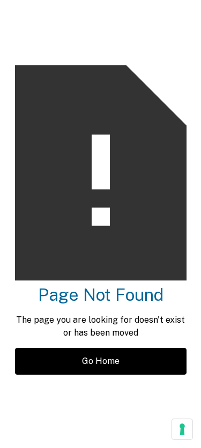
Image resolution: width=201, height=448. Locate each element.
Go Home (101, 361)
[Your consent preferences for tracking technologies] (182, 429)
